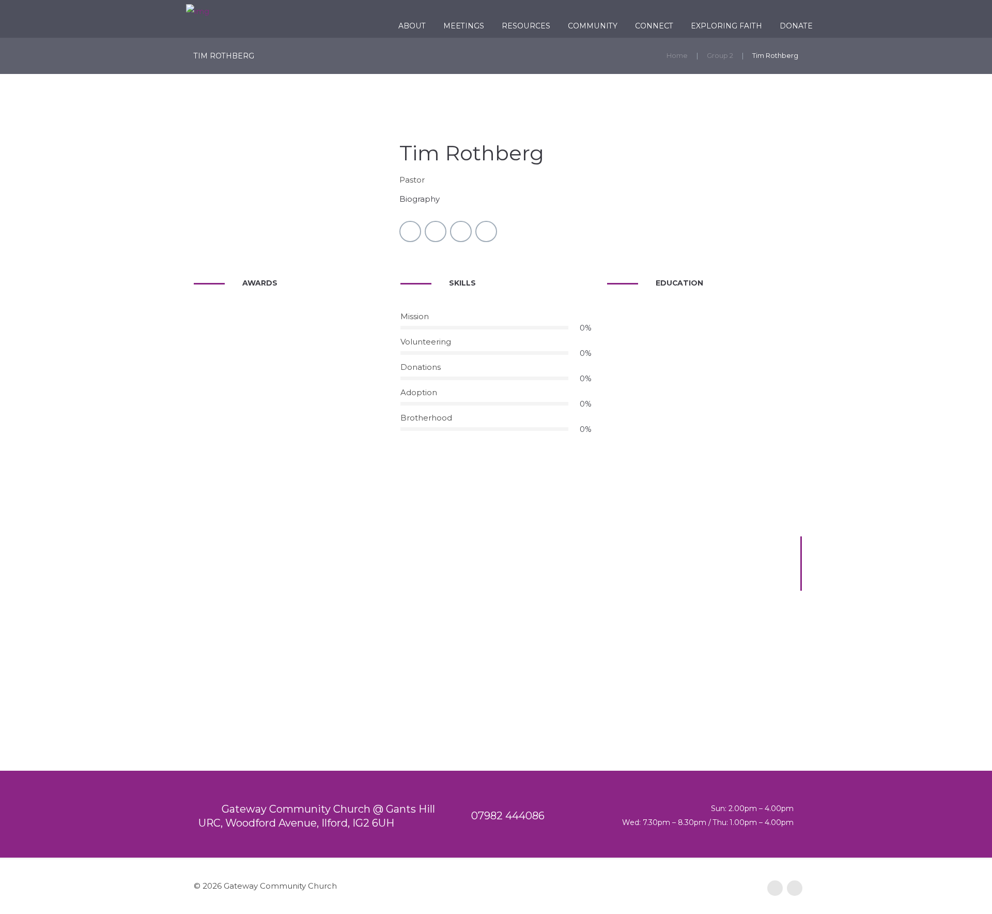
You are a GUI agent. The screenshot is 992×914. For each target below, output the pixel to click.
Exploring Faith (726, 26)
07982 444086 (508, 816)
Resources (526, 26)
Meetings (463, 26)
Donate (796, 26)
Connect (654, 26)
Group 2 (720, 55)
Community (592, 26)
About (412, 26)
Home (677, 55)
